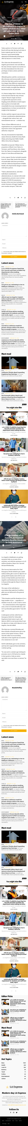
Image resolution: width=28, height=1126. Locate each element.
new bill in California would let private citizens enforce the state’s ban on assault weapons (12, 327)
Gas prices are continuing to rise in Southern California (14, 454)
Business (4, 17)
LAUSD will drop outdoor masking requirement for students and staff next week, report (12, 313)
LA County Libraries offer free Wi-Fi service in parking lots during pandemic (21, 205)
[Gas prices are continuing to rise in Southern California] (14, 445)
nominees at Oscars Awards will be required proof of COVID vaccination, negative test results (13, 341)
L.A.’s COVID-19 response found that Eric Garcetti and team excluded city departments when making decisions (14, 428)
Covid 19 (15, 21)
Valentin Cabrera (14, 487)
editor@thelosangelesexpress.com (17, 1105)
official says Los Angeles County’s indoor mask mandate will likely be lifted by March (13, 298)
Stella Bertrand (10, 36)
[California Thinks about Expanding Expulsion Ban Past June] (14, 363)
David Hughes (14, 435)
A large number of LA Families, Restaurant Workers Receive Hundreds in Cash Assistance (6, 206)
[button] (22, 2)
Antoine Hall (14, 460)
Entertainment (5, 338)
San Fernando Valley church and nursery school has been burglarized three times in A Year (13, 397)
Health (3, 295)
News (19, 21)
